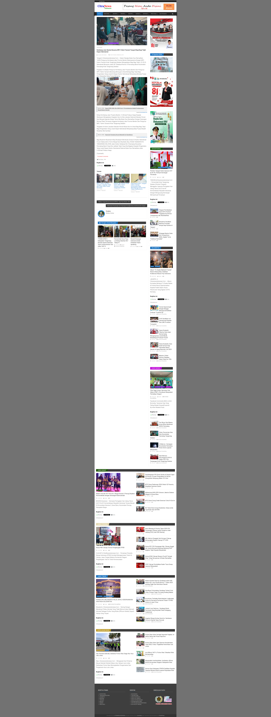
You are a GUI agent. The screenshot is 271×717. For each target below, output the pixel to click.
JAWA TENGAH (100, 544)
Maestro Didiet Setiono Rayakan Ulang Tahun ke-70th (165, 357)
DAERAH (138, 13)
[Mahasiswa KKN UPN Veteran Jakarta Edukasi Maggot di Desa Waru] (140, 493)
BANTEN (130, 13)
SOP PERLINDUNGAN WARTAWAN (138, 702)
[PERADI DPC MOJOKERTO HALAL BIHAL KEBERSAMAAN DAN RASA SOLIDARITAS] (108, 588)
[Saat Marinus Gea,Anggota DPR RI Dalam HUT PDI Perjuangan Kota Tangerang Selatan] (154, 456)
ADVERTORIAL (154, 167)
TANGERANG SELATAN (113, 43)
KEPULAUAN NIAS (100, 650)
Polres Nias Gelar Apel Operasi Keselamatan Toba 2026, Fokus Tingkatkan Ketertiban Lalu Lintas (159, 644)
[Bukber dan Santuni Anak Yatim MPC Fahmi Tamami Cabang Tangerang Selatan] (122, 178)
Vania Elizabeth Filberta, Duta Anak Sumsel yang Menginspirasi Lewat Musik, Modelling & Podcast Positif (160, 334)
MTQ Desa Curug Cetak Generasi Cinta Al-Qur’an (160, 500)
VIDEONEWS (168, 386)
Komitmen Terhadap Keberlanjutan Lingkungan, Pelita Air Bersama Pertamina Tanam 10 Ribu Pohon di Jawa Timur (159, 600)
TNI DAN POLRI (113, 650)
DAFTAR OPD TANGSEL (136, 704)
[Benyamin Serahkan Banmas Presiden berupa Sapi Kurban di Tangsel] (154, 222)
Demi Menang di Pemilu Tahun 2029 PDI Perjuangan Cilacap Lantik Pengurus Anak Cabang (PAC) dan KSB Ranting (158, 530)
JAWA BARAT (99, 490)
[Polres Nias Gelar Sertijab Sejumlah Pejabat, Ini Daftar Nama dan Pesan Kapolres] (140, 635)
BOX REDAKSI (163, 13)
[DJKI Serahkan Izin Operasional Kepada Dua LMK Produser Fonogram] (154, 319)
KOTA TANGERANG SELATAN (164, 167)
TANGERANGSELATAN (105, 695)
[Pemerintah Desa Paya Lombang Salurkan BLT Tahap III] (122, 231)
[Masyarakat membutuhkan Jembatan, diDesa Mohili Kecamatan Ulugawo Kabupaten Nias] (140, 661)
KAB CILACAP (107, 544)
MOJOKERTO (106, 596)
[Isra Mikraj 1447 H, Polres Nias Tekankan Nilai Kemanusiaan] (140, 653)
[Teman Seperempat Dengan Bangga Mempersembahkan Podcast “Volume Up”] (154, 307)
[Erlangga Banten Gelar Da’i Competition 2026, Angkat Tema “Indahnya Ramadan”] (154, 234)
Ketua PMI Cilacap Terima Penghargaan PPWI (110, 547)
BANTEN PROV (100, 43)
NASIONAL (106, 13)
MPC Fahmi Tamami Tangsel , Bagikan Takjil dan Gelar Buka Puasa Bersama (104, 185)
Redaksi (106, 248)
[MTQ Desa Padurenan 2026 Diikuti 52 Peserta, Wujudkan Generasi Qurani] (140, 485)
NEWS (99, 13)
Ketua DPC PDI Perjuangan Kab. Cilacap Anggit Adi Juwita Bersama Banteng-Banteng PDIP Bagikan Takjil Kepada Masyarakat (159, 548)
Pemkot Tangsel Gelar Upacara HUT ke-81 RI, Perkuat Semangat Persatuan (161, 172)
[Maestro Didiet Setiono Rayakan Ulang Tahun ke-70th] (154, 356)
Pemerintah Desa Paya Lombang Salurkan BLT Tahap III (121, 240)
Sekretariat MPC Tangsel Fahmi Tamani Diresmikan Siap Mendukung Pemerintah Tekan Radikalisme (138, 186)
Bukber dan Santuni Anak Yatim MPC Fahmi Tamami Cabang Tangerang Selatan (121, 185)
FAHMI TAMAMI (113, 54)
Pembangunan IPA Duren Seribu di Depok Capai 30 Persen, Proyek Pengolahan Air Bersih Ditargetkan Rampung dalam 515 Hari (159, 476)
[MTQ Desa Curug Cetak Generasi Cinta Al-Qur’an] (140, 501)
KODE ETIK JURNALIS (136, 698)
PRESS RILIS (102, 704)
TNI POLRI (102, 700)
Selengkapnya (153, 205)
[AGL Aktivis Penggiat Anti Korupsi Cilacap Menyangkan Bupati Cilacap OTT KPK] (140, 539)
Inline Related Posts (143, 112)
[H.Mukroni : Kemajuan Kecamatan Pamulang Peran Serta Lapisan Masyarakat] (154, 444)
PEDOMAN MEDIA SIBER (136, 701)
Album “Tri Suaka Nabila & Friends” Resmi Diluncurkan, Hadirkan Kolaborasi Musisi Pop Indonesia (161, 271)
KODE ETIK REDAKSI (135, 697)
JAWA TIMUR (99, 596)
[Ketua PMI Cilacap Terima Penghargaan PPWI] (108, 536)
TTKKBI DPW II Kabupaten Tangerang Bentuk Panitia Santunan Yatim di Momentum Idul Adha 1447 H (105, 242)
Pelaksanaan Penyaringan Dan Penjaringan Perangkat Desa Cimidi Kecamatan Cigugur (126, 205)
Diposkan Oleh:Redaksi (102, 54)
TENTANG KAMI (134, 695)
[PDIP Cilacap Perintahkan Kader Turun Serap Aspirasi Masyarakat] (140, 565)
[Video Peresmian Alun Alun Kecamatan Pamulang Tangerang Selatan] (154, 433)
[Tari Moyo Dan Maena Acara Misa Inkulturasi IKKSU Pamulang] (154, 423)
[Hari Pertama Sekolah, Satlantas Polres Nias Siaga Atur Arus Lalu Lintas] (108, 642)
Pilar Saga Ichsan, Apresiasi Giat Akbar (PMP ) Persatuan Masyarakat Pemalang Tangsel (161, 392)
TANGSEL (122, 13)
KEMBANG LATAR (120, 54)
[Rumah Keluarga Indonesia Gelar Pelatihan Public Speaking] (138, 231)
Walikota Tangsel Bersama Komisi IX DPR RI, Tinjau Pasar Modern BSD (114, 201)
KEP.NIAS (145, 13)
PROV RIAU (154, 13)
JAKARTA (115, 13)
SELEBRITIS (157, 266)
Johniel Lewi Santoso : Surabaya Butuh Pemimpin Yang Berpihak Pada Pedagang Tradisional (158, 610)
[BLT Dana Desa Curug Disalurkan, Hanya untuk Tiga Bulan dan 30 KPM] (140, 508)
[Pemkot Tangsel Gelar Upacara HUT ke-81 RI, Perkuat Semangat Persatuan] (161, 160)
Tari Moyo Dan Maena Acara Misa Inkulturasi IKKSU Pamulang (166, 424)
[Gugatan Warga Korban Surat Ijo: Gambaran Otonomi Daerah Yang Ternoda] (140, 619)
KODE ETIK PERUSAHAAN (137, 700)
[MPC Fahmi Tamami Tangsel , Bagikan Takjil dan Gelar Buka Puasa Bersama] (104, 178)
